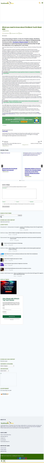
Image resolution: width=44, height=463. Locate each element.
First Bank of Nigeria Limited (20, 42)
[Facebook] (18, 458)
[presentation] (10, 159)
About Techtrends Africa (5, 434)
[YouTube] (26, 458)
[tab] (20, 180)
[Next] (42, 166)
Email (17, 201)
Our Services (3, 439)
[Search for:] (9, 215)
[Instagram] (22, 458)
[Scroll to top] (1, 461)
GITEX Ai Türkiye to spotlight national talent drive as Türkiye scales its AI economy (25, 232)
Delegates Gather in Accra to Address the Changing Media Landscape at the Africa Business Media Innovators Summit (33, 172)
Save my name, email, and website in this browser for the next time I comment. (19, 203)
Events (21, 33)
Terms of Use (3, 447)
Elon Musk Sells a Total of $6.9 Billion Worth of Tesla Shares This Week (11, 143)
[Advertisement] (22, 13)
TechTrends (7, 33)
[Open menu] (42, 3)
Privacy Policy (3, 449)
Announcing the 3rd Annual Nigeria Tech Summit (9, 169)
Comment (4, 188)
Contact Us (2, 438)
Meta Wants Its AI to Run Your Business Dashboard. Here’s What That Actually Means (21, 253)
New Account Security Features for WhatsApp (13, 243)
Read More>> (27, 427)
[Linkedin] (24, 458)
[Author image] (3, 33)
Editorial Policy (3, 451)
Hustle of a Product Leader (36, 142)
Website (31, 201)
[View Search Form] (40, 3)
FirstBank (4, 125)
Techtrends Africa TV (4, 441)
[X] (20, 458)
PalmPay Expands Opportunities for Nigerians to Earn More (16, 263)
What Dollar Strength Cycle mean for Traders (13, 258)
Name (4, 201)
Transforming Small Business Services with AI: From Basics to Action (17, 268)
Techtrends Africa (4, 425)
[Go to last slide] (2, 166)
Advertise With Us (4, 436)
